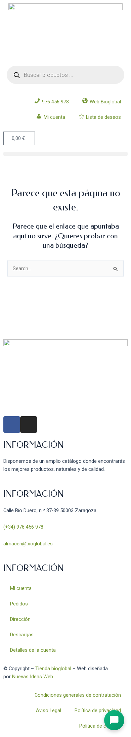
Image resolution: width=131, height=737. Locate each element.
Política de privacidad (98, 710)
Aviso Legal (48, 710)
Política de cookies (100, 726)
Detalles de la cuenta (33, 650)
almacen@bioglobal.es (28, 544)
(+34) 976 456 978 (23, 527)
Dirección (20, 619)
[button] (65, 154)
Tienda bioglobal (53, 669)
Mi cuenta (21, 588)
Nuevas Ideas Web (32, 677)
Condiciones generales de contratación (78, 695)
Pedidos (19, 604)
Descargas (22, 635)
